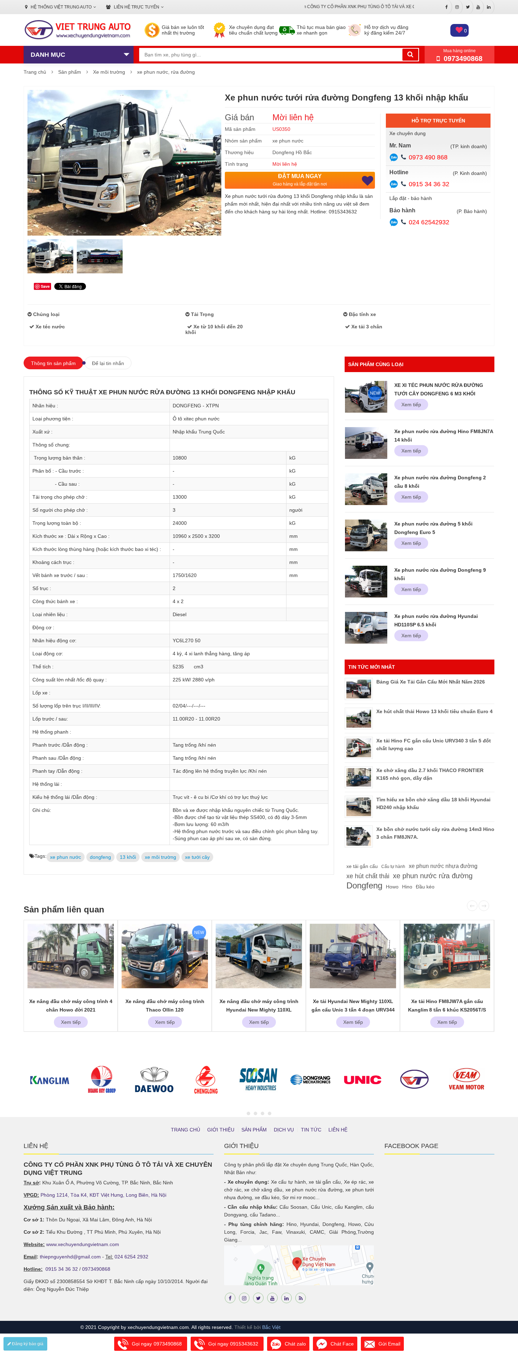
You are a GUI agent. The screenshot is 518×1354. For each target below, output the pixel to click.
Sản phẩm (69, 72)
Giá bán (239, 117)
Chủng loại (46, 314)
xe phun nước (287, 141)
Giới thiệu (220, 1130)
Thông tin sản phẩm (53, 363)
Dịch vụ (284, 1130)
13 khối (128, 857)
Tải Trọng (202, 314)
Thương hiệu (239, 152)
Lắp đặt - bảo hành (410, 198)
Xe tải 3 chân (366, 326)
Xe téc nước (49, 326)
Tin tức (311, 1130)
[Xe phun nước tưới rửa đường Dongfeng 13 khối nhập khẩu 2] (100, 256)
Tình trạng (236, 164)
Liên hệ (337, 1130)
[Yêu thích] (367, 181)
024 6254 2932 (131, 1256)
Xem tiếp (411, 404)
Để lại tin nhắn (108, 363)
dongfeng (100, 857)
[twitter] (258, 1298)
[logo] (77, 30)
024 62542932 (429, 222)
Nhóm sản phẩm (243, 141)
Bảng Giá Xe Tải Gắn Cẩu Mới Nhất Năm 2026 (430, 682)
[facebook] (230, 1298)
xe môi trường (160, 857)
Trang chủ (35, 72)
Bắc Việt (271, 1327)
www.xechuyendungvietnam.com (82, 1244)
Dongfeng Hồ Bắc (292, 152)
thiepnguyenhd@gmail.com (70, 1256)
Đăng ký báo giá (27, 1343)
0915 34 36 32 (429, 184)
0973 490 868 (428, 157)
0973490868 (96, 1269)
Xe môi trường (109, 72)
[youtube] (272, 1298)
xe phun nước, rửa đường (166, 72)
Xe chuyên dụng (407, 133)
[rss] (300, 1298)
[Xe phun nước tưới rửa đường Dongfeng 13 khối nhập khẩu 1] (50, 256)
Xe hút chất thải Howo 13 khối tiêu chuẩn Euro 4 (434, 711)
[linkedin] (286, 1298)
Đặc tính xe (361, 314)
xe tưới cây (197, 857)
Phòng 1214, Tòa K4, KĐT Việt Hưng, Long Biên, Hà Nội (103, 1195)
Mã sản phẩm (240, 129)
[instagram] (244, 1298)
